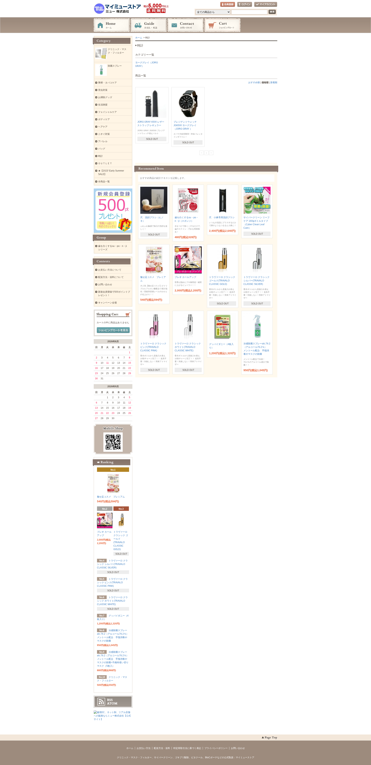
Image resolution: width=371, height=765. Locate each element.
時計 (100, 156)
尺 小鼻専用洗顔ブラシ (222, 217)
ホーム (112, 25)
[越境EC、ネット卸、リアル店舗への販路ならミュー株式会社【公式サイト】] (113, 719)
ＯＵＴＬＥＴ (105, 163)
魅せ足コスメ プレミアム (111, 496)
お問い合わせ (185, 25)
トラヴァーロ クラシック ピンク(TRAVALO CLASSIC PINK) (153, 347)
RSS (110, 700)
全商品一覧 (104, 181)
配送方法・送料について (111, 277)
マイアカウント (265, 4)
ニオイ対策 (104, 134)
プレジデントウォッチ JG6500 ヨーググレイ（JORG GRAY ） (186, 125)
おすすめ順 (254, 82)
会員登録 (227, 4)
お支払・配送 (148, 25)
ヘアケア (102, 126)
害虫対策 (102, 90)
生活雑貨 (102, 104)
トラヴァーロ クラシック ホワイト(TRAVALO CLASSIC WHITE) (188, 347)
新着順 (273, 82)
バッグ (101, 148)
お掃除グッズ (105, 97)
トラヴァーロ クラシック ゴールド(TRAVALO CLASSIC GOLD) (222, 280)
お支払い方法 (144, 748)
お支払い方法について (109, 269)
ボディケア (104, 119)
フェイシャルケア (107, 112)
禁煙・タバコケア (107, 82)
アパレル (102, 141)
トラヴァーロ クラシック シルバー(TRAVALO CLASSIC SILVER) (256, 280)
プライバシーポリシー (216, 748)
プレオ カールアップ (185, 277)
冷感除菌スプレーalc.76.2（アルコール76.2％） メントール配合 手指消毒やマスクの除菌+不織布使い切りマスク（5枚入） (114, 659)
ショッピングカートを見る (113, 330)
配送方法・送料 (162, 748)
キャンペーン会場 (107, 302)
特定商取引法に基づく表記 (187, 748)
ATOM (112, 703)
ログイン (244, 4)
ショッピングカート (222, 25)
